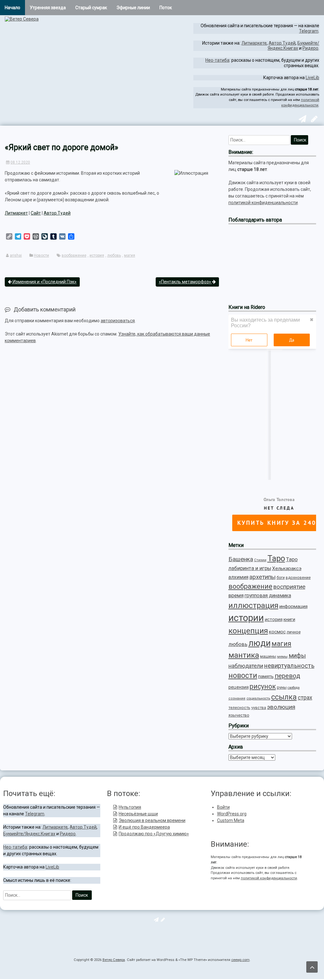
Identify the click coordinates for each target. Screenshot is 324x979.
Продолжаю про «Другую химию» (154, 833)
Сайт (36, 213)
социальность (258, 698)
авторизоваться (118, 320)
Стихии (260, 560)
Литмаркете (254, 43)
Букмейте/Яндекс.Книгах (293, 46)
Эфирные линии (133, 7)
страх (305, 697)
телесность (239, 707)
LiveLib (312, 77)
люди (259, 643)
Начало (12, 7)
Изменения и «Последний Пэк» (44, 281)
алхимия (238, 577)
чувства (258, 708)
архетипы (262, 577)
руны (282, 687)
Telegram (308, 31)
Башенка (240, 559)
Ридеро (310, 48)
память (266, 676)
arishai (16, 255)
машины (268, 656)
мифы (297, 655)
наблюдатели (245, 666)
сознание (237, 698)
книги (289, 619)
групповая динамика (268, 596)
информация (293, 606)
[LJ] (313, 120)
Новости (41, 255)
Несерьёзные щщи (138, 813)
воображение (74, 255)
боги (281, 577)
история (97, 255)
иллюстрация (253, 605)
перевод (287, 676)
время (236, 595)
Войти (223, 807)
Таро (276, 558)
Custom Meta (230, 820)
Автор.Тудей (282, 43)
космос (277, 632)
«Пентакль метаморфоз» (185, 281)
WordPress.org (231, 813)
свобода (294, 688)
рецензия (238, 687)
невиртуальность (289, 665)
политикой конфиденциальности (263, 202)
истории (246, 617)
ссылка (284, 697)
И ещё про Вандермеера (144, 827)
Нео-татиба (217, 60)
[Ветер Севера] (22, 19)
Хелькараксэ (287, 568)
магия (129, 255)
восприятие (289, 586)
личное (294, 632)
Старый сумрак (91, 7)
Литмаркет (16, 213)
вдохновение (298, 577)
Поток (165, 7)
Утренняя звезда (48, 7)
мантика (243, 655)
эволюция (281, 707)
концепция (248, 630)
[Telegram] (302, 120)
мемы (282, 656)
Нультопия (130, 807)
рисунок (263, 686)
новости (242, 675)
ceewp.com (240, 960)
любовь (114, 255)
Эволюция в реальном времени (152, 820)
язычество (238, 715)
